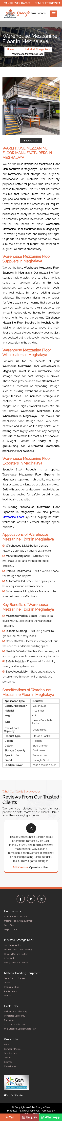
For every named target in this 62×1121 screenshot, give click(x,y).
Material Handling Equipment (18, 921)
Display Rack (10, 929)
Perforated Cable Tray (14, 1016)
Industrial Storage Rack (37, 49)
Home (10, 49)
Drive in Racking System (16, 954)
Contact (8, 1057)
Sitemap (8, 1062)
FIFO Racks (9, 958)
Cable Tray (9, 925)
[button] (31, 110)
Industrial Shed (11, 987)
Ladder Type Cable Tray (15, 1011)
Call (11, 1117)
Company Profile (12, 1049)
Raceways (9, 1020)
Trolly (7, 982)
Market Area (10, 1066)
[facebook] (21, 899)
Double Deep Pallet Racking (18, 949)
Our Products (10, 1053)
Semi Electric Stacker (44, 3)
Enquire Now (31, 140)
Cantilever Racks (12, 945)
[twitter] (31, 899)
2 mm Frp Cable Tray (14, 1024)
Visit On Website (14, 1095)
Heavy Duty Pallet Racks (16, 962)
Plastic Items (10, 991)
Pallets (7, 995)
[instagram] (41, 899)
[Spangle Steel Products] (25, 14)
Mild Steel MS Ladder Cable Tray (20, 1029)
